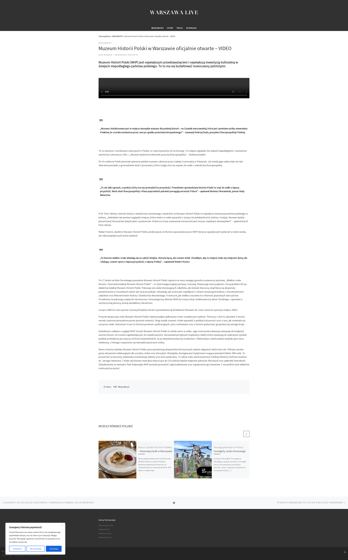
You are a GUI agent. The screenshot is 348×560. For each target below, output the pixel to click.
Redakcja (108, 55)
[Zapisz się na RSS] (345, 552)
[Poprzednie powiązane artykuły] (240, 434)
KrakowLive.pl (104, 529)
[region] (35, 539)
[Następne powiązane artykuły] (246, 434)
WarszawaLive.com (106, 525)
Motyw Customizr (34, 555)
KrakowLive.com (105, 533)
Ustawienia (17, 549)
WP (11, 555)
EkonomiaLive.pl (105, 537)
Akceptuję (54, 549)
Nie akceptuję (35, 549)
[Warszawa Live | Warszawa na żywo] (174, 12)
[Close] (62, 525)
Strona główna (104, 36)
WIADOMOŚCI (117, 36)
